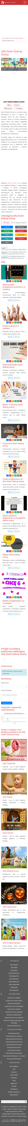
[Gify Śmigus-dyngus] (14, 929)
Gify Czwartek (9, 763)
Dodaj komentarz (6, 703)
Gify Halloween (10, 906)
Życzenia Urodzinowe (14, 1003)
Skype (7, 238)
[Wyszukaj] (25, 1101)
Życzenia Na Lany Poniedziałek (14, 1006)
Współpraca (14, 1089)
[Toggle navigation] (25, 2)
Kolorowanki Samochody (14, 1044)
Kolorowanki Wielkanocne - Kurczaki (14, 1056)
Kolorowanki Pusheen (14, 1050)
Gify (10, 105)
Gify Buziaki (14, 987)
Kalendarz (14, 1078)
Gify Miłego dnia (14, 976)
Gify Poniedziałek (14, 984)
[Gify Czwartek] (14, 750)
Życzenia (14, 1072)
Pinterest (21, 238)
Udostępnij (19, 108)
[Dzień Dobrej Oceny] (14, 64)
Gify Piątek (7, 797)
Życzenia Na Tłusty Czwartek (14, 1012)
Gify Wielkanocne (11, 871)
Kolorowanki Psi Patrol (14, 1047)
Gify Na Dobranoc (14, 973)
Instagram (21, 231)
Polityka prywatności (14, 1092)
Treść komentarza (6, 690)
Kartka (17, 300)
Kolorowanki (14, 1075)
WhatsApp (7, 231)
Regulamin (14, 1083)
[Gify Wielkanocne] (14, 857)
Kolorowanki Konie (14, 1033)
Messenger (21, 227)
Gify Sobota (8, 832)
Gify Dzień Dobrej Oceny (11, 53)
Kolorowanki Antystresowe (14, 1053)
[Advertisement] (14, 19)
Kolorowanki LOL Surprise (14, 1036)
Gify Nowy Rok (14, 990)
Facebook (7, 227)
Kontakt (14, 1086)
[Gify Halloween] (14, 893)
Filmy (14, 1080)
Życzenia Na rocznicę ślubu (14, 1000)
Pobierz (17, 105)
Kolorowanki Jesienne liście (14, 1042)
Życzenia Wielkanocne (14, 1026)
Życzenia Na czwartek (14, 998)
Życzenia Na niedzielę (14, 1009)
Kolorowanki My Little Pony (14, 1039)
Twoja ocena (5, 683)
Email (7, 242)
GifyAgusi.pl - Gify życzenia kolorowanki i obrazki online (13, 1120)
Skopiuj (7, 222)
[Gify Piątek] (14, 783)
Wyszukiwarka (14, 1095)
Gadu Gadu (21, 235)
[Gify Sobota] (14, 819)
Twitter (7, 235)
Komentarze (9, 108)
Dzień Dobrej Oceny (14, 183)
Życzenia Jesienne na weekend (14, 1017)
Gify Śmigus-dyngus (12, 942)
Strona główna (14, 1066)
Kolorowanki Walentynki (14, 1059)
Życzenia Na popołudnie (14, 1015)
